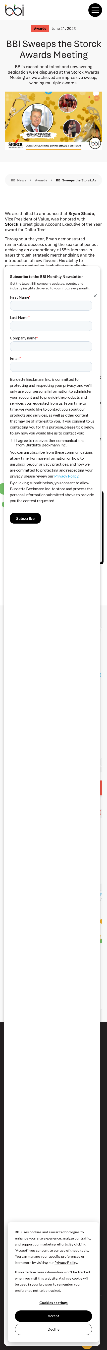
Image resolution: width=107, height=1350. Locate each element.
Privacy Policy (65, 1262)
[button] (95, 10)
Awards (41, 180)
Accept (53, 1316)
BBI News (18, 180)
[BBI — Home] (14, 10)
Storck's (13, 224)
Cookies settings (53, 1302)
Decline (53, 1329)
